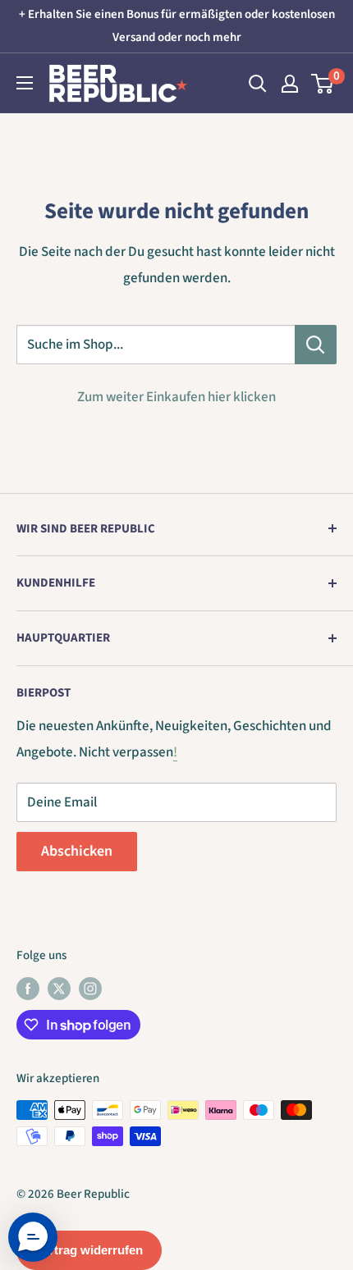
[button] (32, 1237)
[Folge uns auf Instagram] (90, 988)
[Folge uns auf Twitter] (59, 988)
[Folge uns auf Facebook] (27, 988)
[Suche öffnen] (258, 84)
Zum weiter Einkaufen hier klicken (176, 397)
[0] (323, 84)
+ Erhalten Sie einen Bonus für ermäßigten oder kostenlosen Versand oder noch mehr (177, 26)
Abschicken (76, 851)
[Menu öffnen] (24, 82)
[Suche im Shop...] (316, 344)
